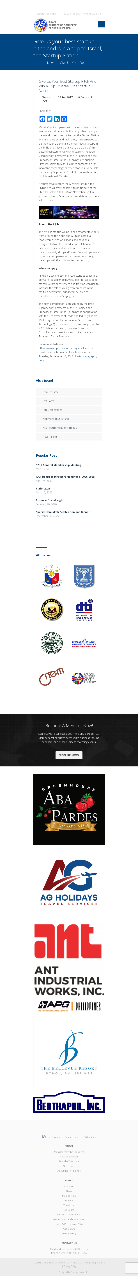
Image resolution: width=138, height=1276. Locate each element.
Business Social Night (50, 500)
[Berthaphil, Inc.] (69, 1101)
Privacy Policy (69, 1233)
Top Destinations (52, 409)
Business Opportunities (69, 1214)
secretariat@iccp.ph (46, 13)
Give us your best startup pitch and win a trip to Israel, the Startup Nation (67, 86)
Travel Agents (50, 436)
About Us (69, 1186)
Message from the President (69, 1151)
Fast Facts (48, 401)
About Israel (69, 1166)
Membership (69, 1195)
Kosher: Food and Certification (69, 1219)
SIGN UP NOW (69, 755)
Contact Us (69, 1228)
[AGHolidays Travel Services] (69, 884)
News (51, 62)
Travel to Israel (50, 392)
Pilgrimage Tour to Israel (56, 418)
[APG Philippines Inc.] (69, 1006)
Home (37, 62)
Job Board (69, 1209)
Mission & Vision (69, 1156)
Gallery (69, 1200)
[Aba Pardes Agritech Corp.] (69, 809)
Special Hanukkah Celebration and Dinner (62, 512)
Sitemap (101, 1262)
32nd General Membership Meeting (58, 465)
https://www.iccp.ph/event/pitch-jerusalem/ (63, 348)
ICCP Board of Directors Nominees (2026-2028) (65, 476)
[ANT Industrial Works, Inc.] (69, 959)
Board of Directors (69, 1161)
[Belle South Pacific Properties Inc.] (69, 1051)
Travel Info (69, 1205)
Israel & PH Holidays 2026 (69, 1224)
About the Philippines (69, 1170)
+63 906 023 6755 (78, 1252)
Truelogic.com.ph (79, 1272)
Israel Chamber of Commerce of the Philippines (71, 1262)
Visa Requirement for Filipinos (59, 427)
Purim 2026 (43, 488)
